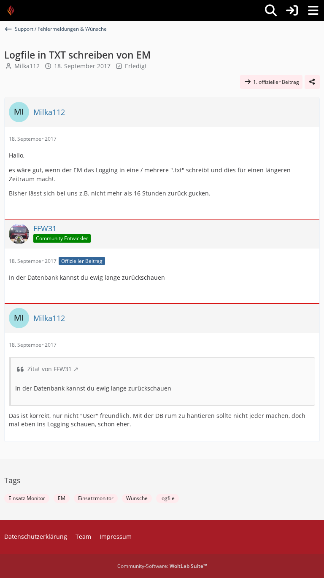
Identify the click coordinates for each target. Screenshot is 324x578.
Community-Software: (162, 566)
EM (61, 498)
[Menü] (313, 10)
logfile (167, 498)
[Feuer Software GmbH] (14, 10)
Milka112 (27, 66)
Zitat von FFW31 (49, 369)
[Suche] (270, 10)
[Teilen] (312, 82)
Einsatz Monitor (26, 498)
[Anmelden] (292, 10)
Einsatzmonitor (95, 498)
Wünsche (137, 498)
